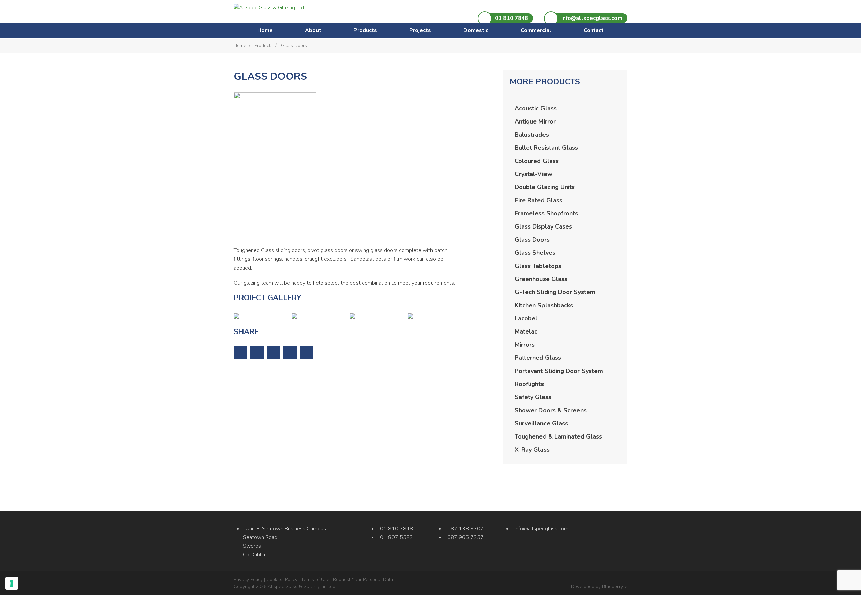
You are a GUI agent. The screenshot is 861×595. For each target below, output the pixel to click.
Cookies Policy (281, 579)
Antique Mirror (535, 121)
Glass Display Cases (543, 226)
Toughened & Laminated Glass (558, 436)
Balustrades (532, 135)
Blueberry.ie (614, 586)
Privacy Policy (248, 579)
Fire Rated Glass (538, 200)
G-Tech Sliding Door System (555, 292)
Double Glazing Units (545, 187)
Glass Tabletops (538, 266)
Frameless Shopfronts (546, 213)
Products (365, 30)
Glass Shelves (535, 253)
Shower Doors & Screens (551, 410)
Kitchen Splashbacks (544, 305)
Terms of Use (315, 579)
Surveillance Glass (541, 423)
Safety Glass (533, 397)
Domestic (475, 30)
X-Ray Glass (532, 450)
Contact (594, 30)
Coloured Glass (537, 161)
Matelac (526, 331)
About (313, 30)
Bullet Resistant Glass (546, 148)
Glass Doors (532, 240)
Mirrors (525, 345)
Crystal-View (533, 174)
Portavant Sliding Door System (559, 371)
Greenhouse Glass (541, 279)
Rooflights (529, 384)
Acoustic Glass (536, 108)
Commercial (536, 30)
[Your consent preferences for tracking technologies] (11, 583)
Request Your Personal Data (363, 579)
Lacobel (526, 318)
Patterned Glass (538, 358)
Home (265, 30)
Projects (420, 30)
